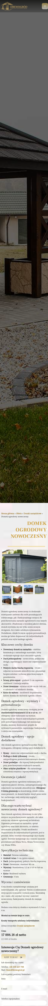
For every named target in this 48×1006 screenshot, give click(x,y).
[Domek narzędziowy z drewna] (7, 601)
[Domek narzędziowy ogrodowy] (39, 590)
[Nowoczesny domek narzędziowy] (18, 601)
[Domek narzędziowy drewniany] (29, 590)
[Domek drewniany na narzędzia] (7, 590)
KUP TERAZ (11, 957)
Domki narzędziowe (32, 513)
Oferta (19, 513)
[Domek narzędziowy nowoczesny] (24, 566)
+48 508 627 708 (16, 967)
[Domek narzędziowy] (18, 590)
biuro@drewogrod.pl (15, 970)
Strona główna (7, 513)
